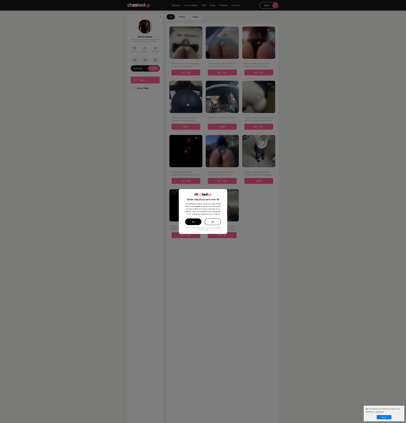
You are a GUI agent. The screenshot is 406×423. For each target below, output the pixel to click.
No (213, 222)
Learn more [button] (379, 412)
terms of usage (214, 228)
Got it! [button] (384, 417)
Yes (193, 222)
